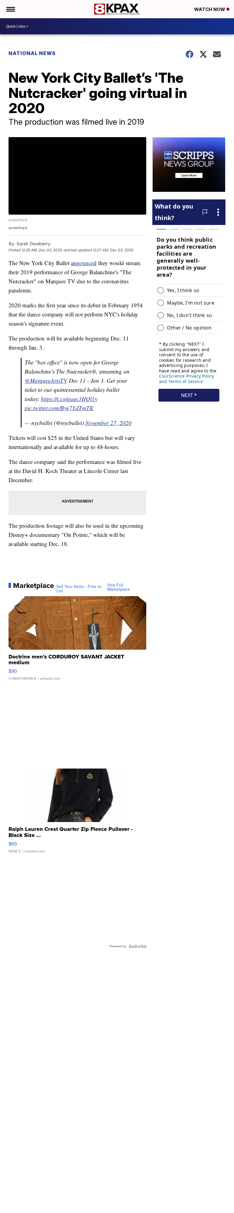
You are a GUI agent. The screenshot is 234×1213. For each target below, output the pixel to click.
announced (84, 263)
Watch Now (210, 9)
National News (32, 53)
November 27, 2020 (108, 423)
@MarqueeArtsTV (46, 380)
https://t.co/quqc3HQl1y (69, 399)
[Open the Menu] (10, 9)
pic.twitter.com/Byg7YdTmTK (59, 408)
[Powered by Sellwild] (137, 946)
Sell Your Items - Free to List (78, 589)
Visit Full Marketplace (118, 587)
